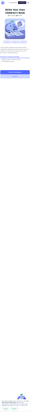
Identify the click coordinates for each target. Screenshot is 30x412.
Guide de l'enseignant (15, 72)
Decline (14, 408)
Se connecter (13, 2)
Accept (5, 408)
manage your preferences (9, 404)
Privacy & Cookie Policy (21, 405)
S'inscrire (21, 2)
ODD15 (23, 42)
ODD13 (7, 42)
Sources (15, 76)
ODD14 (15, 42)
